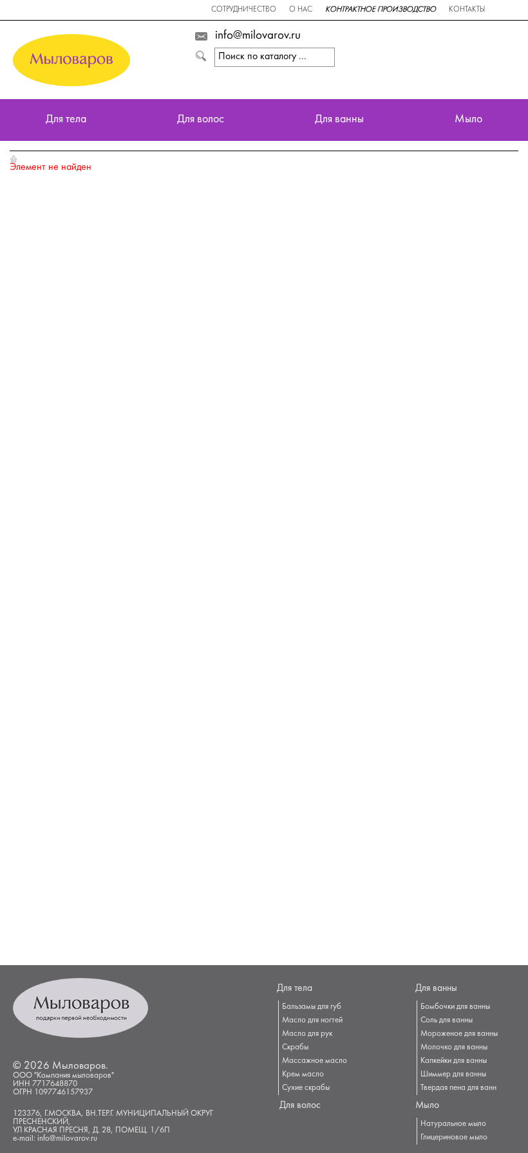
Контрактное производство (380, 10)
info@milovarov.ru (258, 36)
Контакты (467, 10)
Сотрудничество (243, 10)
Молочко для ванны (453, 1047)
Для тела (66, 120)
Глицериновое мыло (453, 1137)
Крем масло (303, 1074)
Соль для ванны (446, 1020)
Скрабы (295, 1047)
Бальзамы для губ (311, 1007)
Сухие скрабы (306, 1088)
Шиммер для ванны (453, 1074)
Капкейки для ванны (453, 1061)
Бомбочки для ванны (455, 1007)
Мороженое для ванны (459, 1034)
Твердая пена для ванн (458, 1088)
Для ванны (339, 120)
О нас (300, 10)
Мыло (468, 120)
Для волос (200, 120)
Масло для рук (307, 1034)
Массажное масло (314, 1061)
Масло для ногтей (312, 1020)
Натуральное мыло (453, 1124)
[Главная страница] (14, 158)
